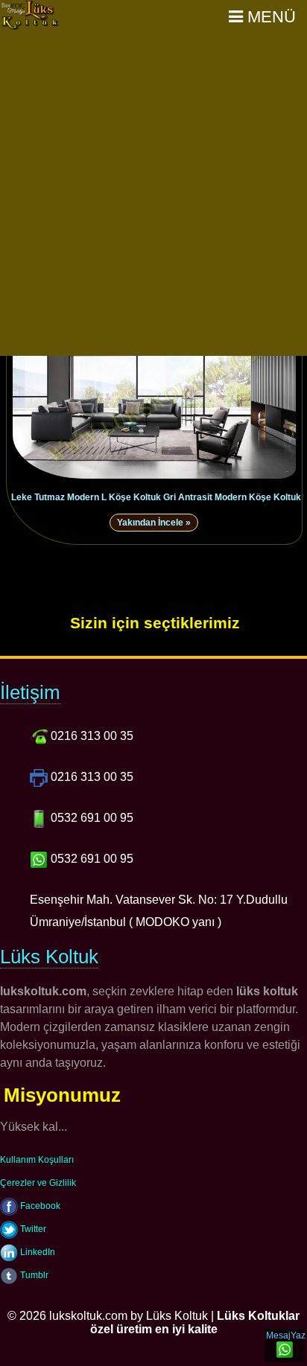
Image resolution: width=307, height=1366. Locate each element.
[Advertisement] (153, 195)
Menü (269, 16)
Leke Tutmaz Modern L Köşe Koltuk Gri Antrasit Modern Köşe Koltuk (156, 497)
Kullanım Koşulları (37, 1160)
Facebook (39, 1206)
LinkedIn (36, 1252)
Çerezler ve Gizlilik (38, 1183)
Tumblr (33, 1275)
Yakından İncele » (154, 522)
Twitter (32, 1229)
